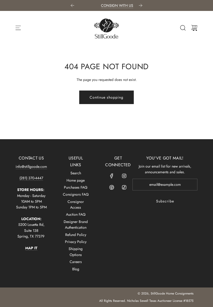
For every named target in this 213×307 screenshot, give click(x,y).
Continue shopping (106, 97)
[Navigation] (18, 27)
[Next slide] (140, 5)
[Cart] (194, 28)
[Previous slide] (72, 5)
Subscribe (165, 201)
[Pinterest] (111, 187)
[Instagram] (124, 176)
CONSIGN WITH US (110, 5)
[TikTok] (124, 187)
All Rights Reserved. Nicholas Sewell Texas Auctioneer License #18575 (146, 300)
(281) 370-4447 (31, 178)
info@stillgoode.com (31, 166)
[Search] (183, 28)
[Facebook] (111, 176)
